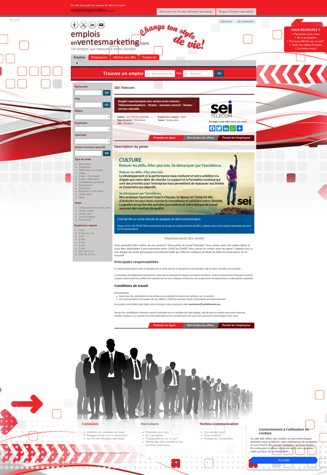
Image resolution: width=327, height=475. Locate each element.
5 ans (82, 248)
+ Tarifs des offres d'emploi (306, 44)
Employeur (81, 123)
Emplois (79, 57)
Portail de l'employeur (236, 137)
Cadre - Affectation (89, 179)
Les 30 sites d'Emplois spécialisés (106, 438)
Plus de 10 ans (87, 254)
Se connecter (245, 21)
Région (79, 110)
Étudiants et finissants (91, 191)
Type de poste (83, 159)
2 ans (82, 239)
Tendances (149, 57)
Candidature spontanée (91, 182)
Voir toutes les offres (200, 137)
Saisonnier (84, 188)
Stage (82, 173)
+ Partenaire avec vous (305, 34)
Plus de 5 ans (86, 251)
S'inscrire (226, 21)
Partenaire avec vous (157, 432)
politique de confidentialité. (273, 451)
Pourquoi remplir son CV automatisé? (107, 435)
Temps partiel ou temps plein (95, 207)
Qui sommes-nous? (215, 432)
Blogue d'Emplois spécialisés (236, 11)
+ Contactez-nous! (306, 48)
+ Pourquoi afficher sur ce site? (305, 41)
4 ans (82, 245)
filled (81, 197)
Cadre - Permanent (89, 176)
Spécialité (80, 135)
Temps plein (85, 194)
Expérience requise (86, 225)
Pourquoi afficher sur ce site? (162, 438)
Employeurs (99, 57)
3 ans (82, 242)
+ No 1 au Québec (306, 37)
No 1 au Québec (154, 435)
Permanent (85, 164)
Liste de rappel (87, 216)
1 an (81, 236)
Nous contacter (212, 435)
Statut (78, 202)
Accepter (284, 460)
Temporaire (85, 167)
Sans (82, 230)
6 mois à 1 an (86, 233)
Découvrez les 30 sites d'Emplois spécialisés (186, 11)
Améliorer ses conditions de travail (106, 432)
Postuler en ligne (164, 137)
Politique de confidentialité (218, 438)
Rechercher (81, 86)
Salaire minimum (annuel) (90, 147)
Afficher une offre (124, 57)
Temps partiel (86, 210)
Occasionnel (86, 185)
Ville (179, 73)
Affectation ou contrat (91, 170)
